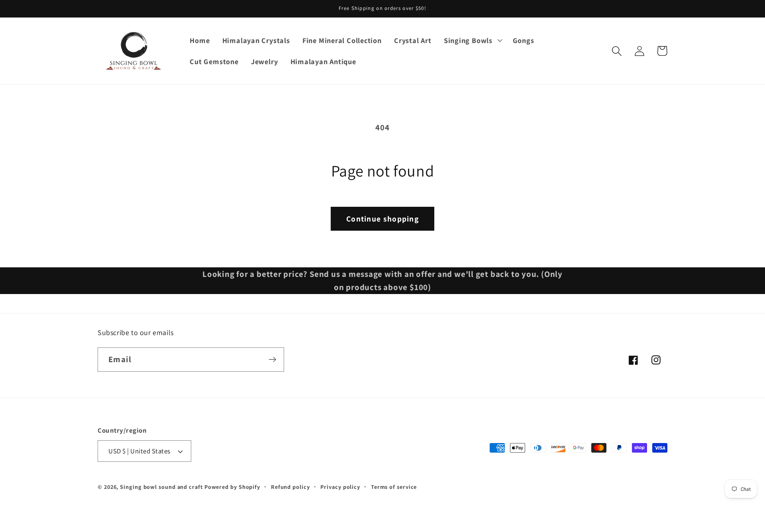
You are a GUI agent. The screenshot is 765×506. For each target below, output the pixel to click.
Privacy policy (340, 486)
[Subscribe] (272, 359)
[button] (471, 40)
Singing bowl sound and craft (161, 486)
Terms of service (394, 486)
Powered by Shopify (232, 486)
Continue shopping (382, 219)
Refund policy (290, 486)
